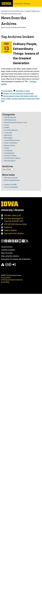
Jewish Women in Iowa (12, 140)
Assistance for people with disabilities (15, 259)
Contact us (8, 227)
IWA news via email (10, 178)
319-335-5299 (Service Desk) (15, 224)
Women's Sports (9, 161)
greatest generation (18, 98)
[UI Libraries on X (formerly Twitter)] (9, 242)
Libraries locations (8, 250)
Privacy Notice (6, 277)
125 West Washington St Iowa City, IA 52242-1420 (13, 220)
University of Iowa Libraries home (12, 11)
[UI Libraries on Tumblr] (16, 242)
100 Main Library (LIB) (12, 215)
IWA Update (8, 138)
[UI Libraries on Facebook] (6, 242)
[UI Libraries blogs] (26, 242)
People (6, 148)
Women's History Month (12, 158)
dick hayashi (24, 96)
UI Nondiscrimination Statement (12, 280)
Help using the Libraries (10, 256)
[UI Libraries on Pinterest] (13, 242)
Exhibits (6, 93)
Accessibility (5, 282)
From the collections (16, 93)
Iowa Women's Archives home (11, 14)
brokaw (17, 96)
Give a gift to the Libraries (14, 233)
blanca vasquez (8, 96)
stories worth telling (32, 98)
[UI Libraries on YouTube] (19, 242)
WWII (2, 101)
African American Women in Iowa (15, 122)
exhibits (8, 98)
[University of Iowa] (6, 3)
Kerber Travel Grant (10, 143)
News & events (7, 253)
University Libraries (22, 3)
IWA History (8, 135)
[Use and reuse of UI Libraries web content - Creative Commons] (8, 266)
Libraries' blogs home (32, 11)
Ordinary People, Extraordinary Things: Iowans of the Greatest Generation (26, 53)
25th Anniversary (10, 120)
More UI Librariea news (12, 180)
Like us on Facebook (11, 187)
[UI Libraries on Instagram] (2, 242)
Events (6, 125)
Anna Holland (7, 91)
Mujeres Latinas (9, 145)
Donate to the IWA (10, 184)
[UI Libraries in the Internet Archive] (2, 266)
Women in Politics (10, 155)
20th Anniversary (10, 117)
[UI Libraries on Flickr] (23, 242)
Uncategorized (29, 93)
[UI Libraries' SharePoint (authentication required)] (14, 266)
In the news (8, 133)
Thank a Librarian (10, 230)
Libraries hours (6, 247)
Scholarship (8, 150)
